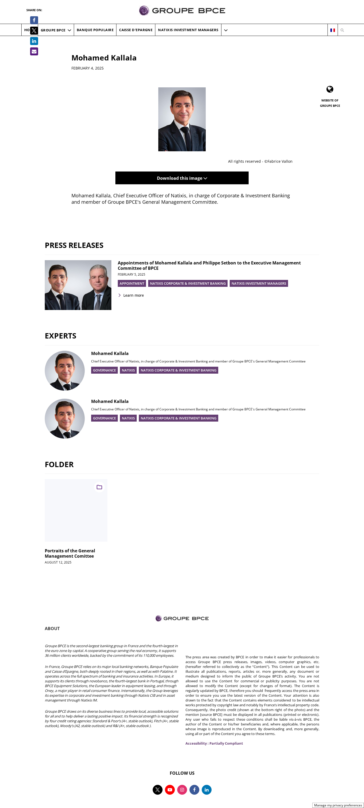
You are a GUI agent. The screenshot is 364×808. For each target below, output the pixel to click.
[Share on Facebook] (34, 20)
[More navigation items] (225, 30)
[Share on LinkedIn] (34, 41)
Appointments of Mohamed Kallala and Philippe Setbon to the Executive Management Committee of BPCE (209, 265)
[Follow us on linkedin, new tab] (207, 790)
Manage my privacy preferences (338, 805)
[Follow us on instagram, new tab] (182, 790)
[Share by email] (34, 51)
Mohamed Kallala (110, 353)
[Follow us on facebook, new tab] (194, 790)
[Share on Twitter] (34, 30)
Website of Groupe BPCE (330, 103)
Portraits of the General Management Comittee (70, 553)
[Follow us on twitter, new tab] (158, 790)
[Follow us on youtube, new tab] (170, 790)
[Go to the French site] (333, 30)
